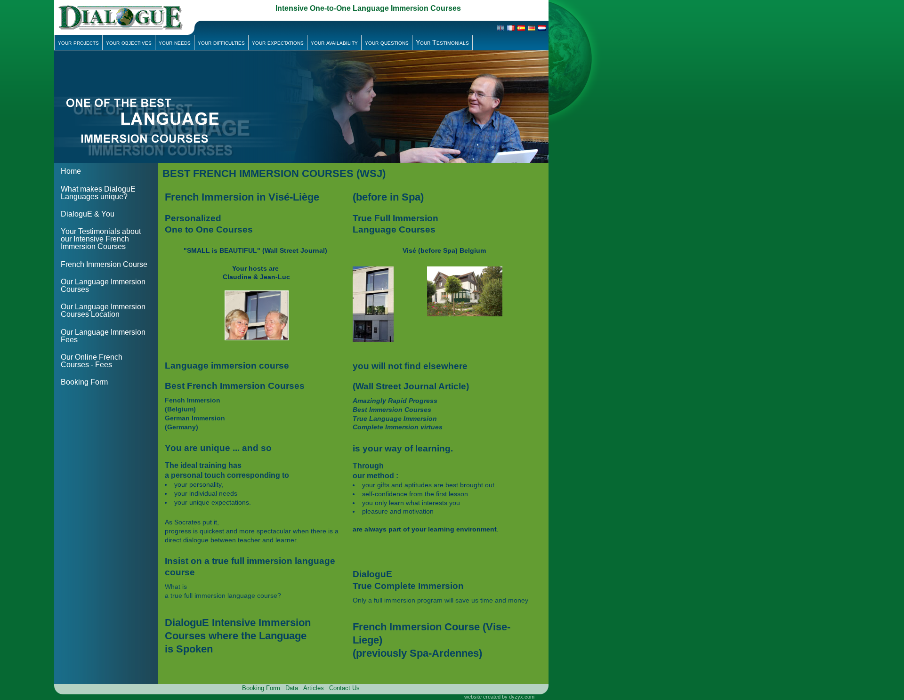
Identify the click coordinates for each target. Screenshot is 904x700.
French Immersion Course (104, 264)
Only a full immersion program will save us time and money (440, 600)
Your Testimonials (442, 42)
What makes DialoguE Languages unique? (98, 193)
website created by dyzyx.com (499, 697)
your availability (334, 42)
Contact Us (344, 688)
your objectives (129, 42)
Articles (313, 688)
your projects (78, 42)
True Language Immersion (395, 418)
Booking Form (84, 382)
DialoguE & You (87, 214)
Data (291, 688)
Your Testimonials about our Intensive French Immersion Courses (101, 238)
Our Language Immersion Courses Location (103, 310)
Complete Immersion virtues (398, 427)
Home (71, 171)
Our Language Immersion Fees (103, 336)
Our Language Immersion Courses (103, 285)
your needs (175, 42)
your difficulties (221, 42)
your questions (387, 42)
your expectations (278, 42)
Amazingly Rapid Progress (395, 400)
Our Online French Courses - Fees (91, 361)
